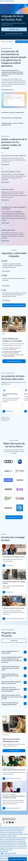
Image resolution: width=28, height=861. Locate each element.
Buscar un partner (4, 839)
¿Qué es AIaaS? (8, 848)
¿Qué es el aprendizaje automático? (8, 846)
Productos (18, 827)
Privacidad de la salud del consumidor (9, 855)
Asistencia (14, 834)
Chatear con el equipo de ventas (18, 859)
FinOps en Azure (8, 830)
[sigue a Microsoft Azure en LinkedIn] (10, 822)
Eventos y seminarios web (19, 841)
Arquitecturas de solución (6, 834)
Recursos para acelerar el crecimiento (14, 832)
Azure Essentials (3, 827)
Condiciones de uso (22, 856)
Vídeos (25, 842)
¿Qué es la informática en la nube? (8, 844)
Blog (17, 839)
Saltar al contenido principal (7, 1)
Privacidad (7, 856)
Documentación (12, 839)
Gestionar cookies (14, 856)
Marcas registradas (4, 858)
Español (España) (4, 851)
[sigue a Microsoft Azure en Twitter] (4, 822)
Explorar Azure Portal (10, 819)
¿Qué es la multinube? (21, 844)
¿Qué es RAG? (9, 849)
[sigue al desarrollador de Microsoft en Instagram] (7, 822)
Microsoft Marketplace (22, 837)
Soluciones (2, 832)
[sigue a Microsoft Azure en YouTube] (12, 822)
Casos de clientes (12, 827)
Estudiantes (10, 841)
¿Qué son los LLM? (16, 848)
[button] (7, 41)
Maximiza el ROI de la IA (17, 830)
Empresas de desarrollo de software (8, 837)
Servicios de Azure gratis (8, 829)
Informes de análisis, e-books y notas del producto (11, 842)
